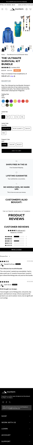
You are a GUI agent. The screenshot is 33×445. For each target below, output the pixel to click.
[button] (6, 67)
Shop (4, 416)
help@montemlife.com (14, 408)
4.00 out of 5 (21, 230)
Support (5, 441)
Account (6, 435)
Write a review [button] (16, 249)
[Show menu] (2, 9)
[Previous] (2, 1)
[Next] (31, 1)
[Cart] (30, 9)
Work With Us (8, 422)
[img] (4, 261)
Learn (4, 429)
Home (3, 54)
